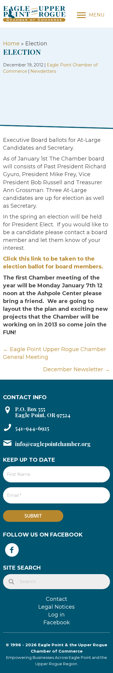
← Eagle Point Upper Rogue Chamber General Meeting (54, 353)
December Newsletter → (76, 369)
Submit (33, 515)
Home (11, 43)
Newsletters (43, 71)
